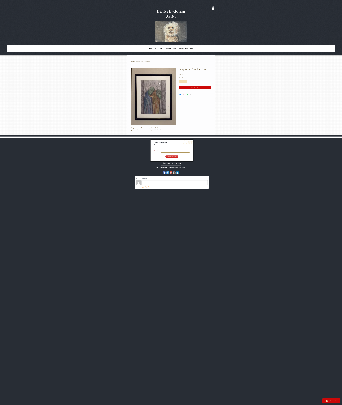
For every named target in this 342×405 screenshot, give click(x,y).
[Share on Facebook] (180, 94)
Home (133, 62)
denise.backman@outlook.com (172, 163)
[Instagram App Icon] (174, 172)
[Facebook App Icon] (164, 172)
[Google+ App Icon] (171, 172)
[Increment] (186, 81)
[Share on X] (190, 94)
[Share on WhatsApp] (187, 94)
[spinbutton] (183, 81)
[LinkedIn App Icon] (177, 172)
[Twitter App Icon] (167, 172)
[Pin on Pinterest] (183, 94)
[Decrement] (180, 81)
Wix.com (183, 167)
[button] (213, 8)
